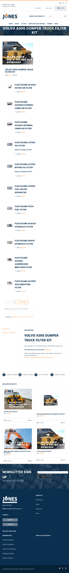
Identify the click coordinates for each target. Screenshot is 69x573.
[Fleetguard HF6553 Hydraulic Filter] (9, 242)
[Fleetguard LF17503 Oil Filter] (9, 144)
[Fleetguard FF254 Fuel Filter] (9, 208)
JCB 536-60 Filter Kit (10, 412)
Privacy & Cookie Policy (9, 549)
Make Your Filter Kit (23, 317)
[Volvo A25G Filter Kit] (50, 438)
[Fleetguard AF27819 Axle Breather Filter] (9, 283)
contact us (48, 350)
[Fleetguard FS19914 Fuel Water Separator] (9, 188)
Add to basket (22, 302)
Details (30, 420)
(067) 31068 (8, 5)
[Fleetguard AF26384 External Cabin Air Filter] (9, 104)
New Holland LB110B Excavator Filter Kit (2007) (17, 452)
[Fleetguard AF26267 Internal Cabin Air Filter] (9, 124)
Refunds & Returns (8, 558)
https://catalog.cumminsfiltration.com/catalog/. (40, 357)
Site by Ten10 (31, 569)
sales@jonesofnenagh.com (9, 6)
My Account (49, 8)
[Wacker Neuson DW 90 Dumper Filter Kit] (50, 399)
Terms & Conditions (8, 545)
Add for (20, 92)
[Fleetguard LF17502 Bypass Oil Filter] (9, 166)
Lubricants (39, 509)
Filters (37, 504)
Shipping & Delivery (8, 554)
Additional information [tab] (9, 333)
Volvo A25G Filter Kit (44, 451)
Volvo (31, 317)
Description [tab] (6, 329)
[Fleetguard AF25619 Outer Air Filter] (9, 86)
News (37, 513)
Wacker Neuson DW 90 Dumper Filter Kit (51, 414)
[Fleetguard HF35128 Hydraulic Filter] (9, 225)
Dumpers (14, 317)
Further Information (8, 540)
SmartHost (25, 569)
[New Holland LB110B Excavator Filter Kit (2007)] (18, 438)
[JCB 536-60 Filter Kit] (18, 398)
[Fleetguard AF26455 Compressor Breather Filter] (9, 259)
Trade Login (38, 8)
